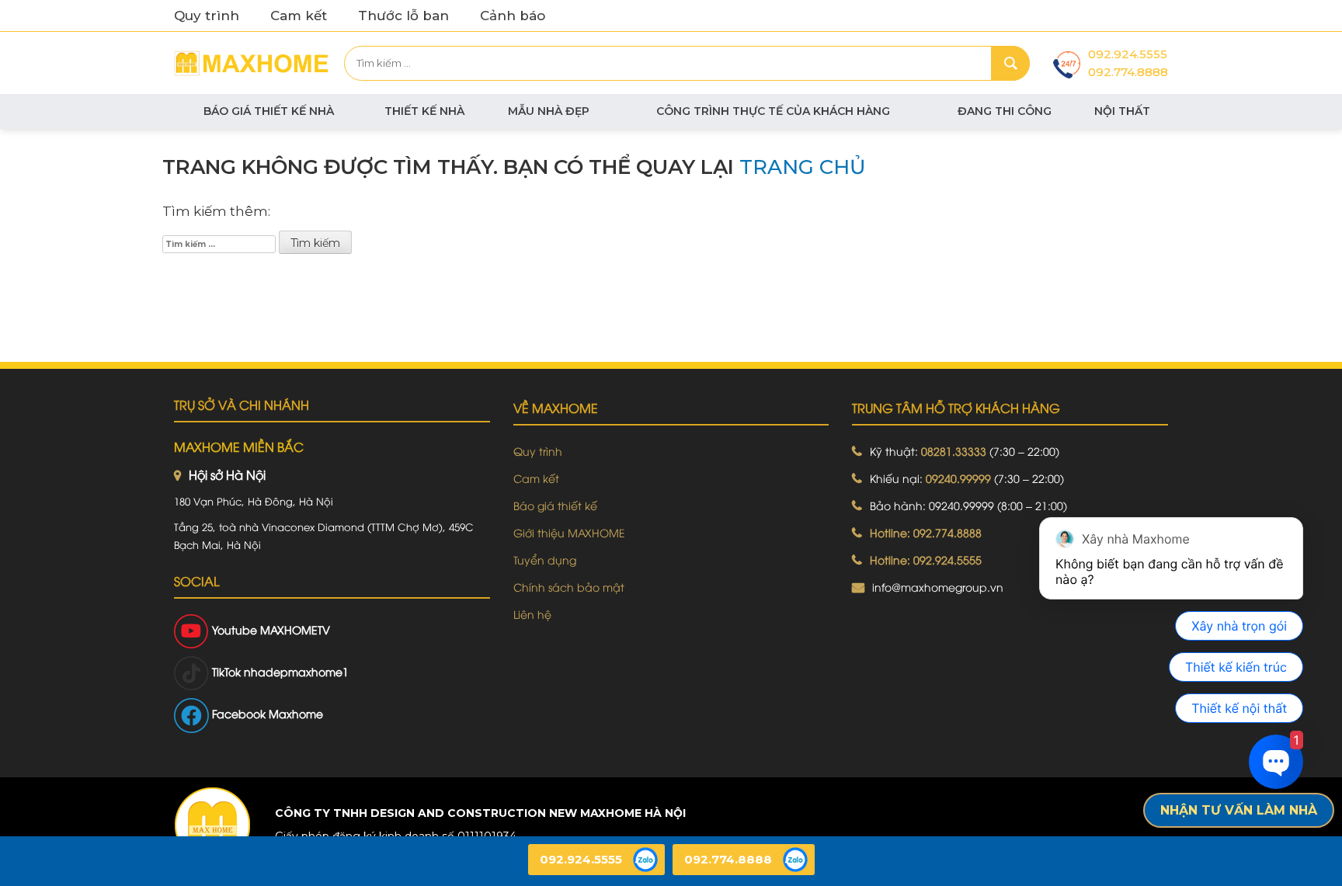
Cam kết (298, 15)
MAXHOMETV (295, 629)
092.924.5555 (1127, 54)
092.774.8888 (1128, 71)
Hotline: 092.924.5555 (926, 559)
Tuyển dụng (544, 559)
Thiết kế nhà (424, 111)
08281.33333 (953, 450)
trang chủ (802, 167)
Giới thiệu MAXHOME (569, 532)
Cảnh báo (512, 15)
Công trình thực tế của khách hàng (773, 111)
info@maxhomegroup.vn (937, 586)
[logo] (212, 825)
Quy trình (206, 15)
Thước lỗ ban (403, 15)
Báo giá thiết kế (555, 505)
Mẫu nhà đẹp (548, 111)
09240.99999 (958, 478)
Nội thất (1122, 111)
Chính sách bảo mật (568, 586)
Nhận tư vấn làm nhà (1238, 810)
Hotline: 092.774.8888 (926, 532)
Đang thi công (1005, 111)
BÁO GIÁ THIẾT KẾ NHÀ (268, 111)
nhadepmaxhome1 (296, 671)
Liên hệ (532, 613)
